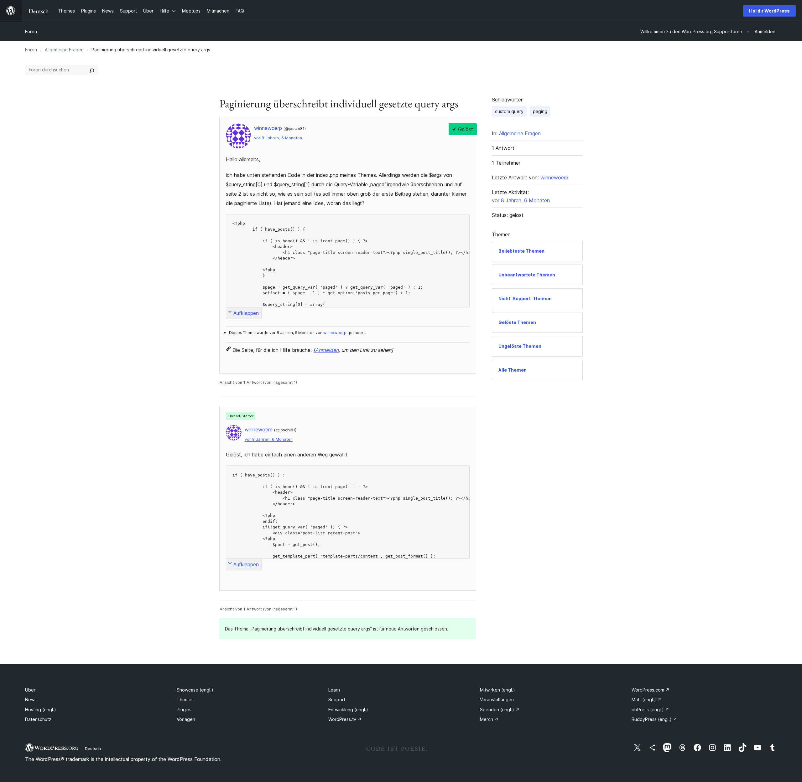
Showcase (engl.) (195, 689)
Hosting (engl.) (40, 709)
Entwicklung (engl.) (348, 709)
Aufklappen (246, 313)
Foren (31, 31)
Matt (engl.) (646, 699)
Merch (489, 719)
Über (30, 689)
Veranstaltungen (497, 699)
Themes (185, 699)
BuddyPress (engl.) (654, 719)
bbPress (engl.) (650, 709)
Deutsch (93, 748)
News (31, 699)
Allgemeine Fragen (64, 49)
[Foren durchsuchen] (92, 70)
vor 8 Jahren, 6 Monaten (278, 138)
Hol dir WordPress (769, 10)
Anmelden (327, 350)
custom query (509, 111)
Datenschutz (38, 719)
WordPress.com (650, 689)
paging (540, 111)
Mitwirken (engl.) (497, 689)
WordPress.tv (345, 719)
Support (336, 699)
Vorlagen (186, 719)
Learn (334, 689)
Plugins (184, 709)
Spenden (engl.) (499, 709)
